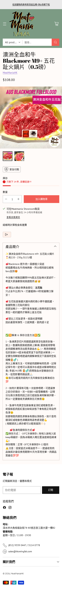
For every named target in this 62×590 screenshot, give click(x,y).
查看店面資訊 (13, 217)
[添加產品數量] (18, 199)
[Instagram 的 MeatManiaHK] (10, 508)
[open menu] (4, 23)
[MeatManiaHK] (22, 24)
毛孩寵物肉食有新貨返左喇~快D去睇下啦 (31, 4)
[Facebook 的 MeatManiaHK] (4, 508)
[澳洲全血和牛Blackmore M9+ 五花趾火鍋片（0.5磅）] (31, 118)
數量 (5, 192)
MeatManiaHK (10, 72)
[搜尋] (55, 42)
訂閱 (50, 489)
